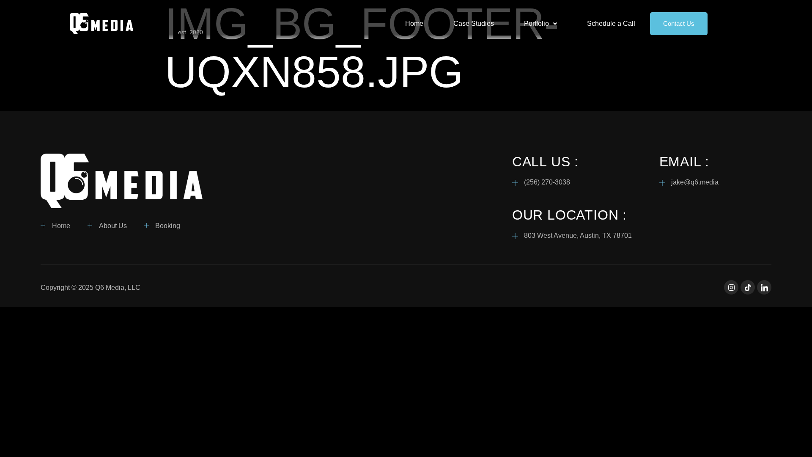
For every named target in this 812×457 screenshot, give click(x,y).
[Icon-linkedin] (764, 287)
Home (414, 23)
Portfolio (536, 23)
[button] (540, 23)
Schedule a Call (611, 23)
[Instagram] (731, 287)
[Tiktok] (748, 287)
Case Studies (473, 23)
